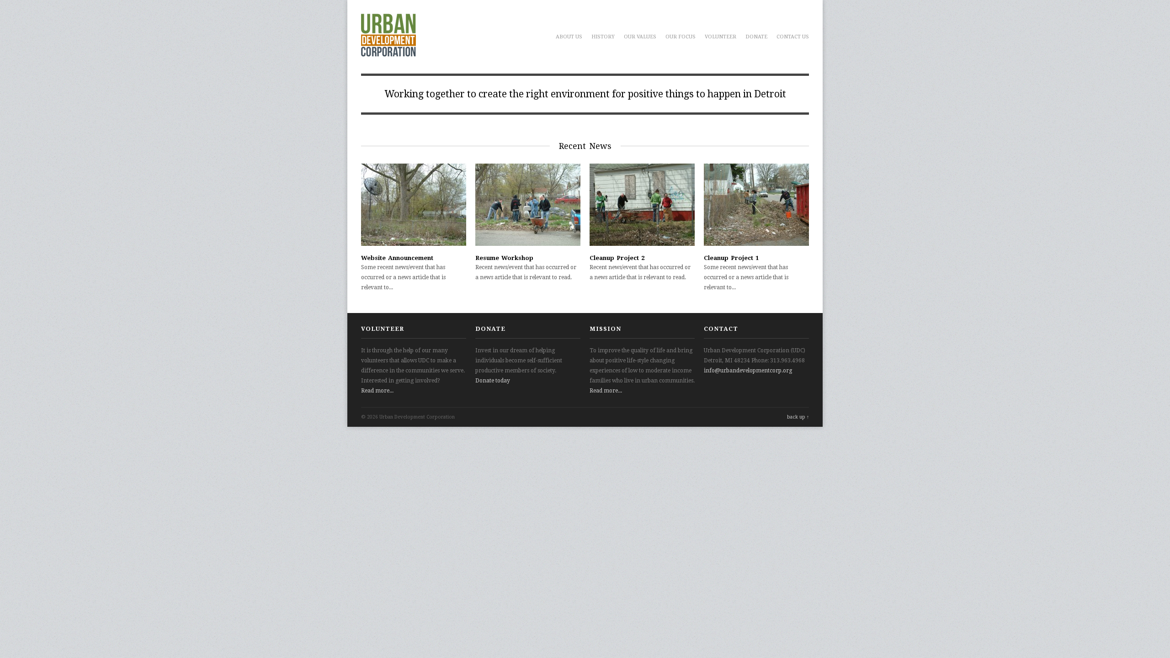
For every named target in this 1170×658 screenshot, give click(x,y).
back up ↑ (798, 416)
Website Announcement (397, 258)
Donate (756, 37)
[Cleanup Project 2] (642, 244)
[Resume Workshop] (527, 244)
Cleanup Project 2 (617, 258)
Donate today (492, 380)
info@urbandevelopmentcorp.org (748, 370)
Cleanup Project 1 (731, 258)
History (603, 37)
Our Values (640, 37)
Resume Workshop (504, 258)
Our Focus (680, 37)
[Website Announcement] (413, 244)
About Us (569, 37)
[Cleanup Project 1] (756, 244)
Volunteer (720, 37)
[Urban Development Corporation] (388, 51)
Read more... (377, 390)
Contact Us (792, 37)
